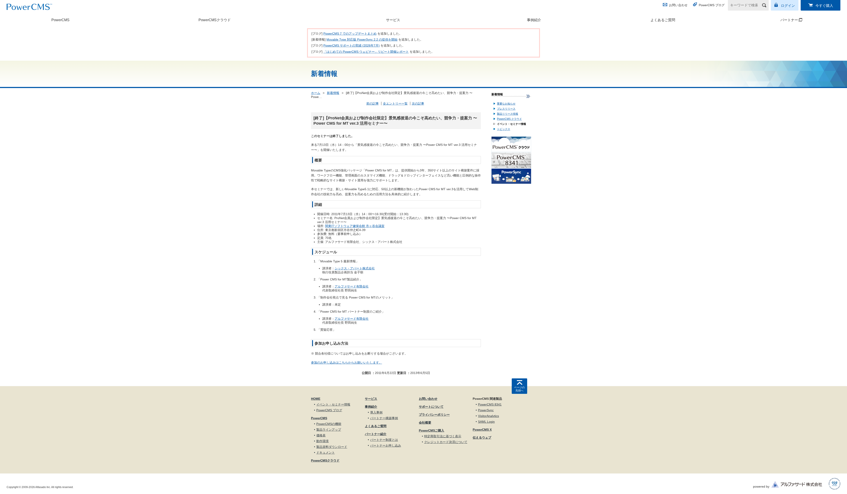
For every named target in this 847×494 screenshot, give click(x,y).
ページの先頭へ (519, 389)
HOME (315, 398)
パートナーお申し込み (385, 445)
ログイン (788, 6)
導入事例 (376, 412)
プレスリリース (506, 108)
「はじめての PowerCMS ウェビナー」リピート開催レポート (366, 51)
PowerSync (486, 410)
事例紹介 (534, 20)
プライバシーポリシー (434, 414)
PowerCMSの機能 (328, 424)
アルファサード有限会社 (352, 286)
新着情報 (333, 93)
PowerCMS (60, 20)
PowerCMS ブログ (712, 5)
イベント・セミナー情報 (511, 124)
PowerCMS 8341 (490, 404)
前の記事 (372, 103)
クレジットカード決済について (445, 442)
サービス (393, 20)
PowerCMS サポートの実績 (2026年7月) (351, 45)
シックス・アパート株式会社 (355, 268)
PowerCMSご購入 (431, 430)
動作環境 (322, 441)
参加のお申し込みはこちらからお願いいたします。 (346, 362)
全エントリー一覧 (395, 103)
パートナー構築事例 (384, 418)
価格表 (321, 435)
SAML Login (486, 421)
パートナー (766, 20)
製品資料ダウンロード (331, 447)
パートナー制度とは (384, 439)
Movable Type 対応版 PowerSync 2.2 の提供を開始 (361, 39)
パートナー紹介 (375, 434)
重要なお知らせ (506, 103)
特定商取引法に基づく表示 (442, 436)
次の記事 (418, 103)
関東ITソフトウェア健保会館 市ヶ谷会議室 (354, 226)
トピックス (503, 129)
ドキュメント (325, 452)
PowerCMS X (482, 429)
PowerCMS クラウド (509, 118)
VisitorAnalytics (488, 416)
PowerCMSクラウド (215, 20)
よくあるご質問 (662, 20)
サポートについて (431, 406)
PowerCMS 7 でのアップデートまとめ (350, 33)
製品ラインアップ (328, 429)
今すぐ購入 (824, 6)
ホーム (315, 93)
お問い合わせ (678, 5)
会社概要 (425, 422)
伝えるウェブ (482, 437)
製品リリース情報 (507, 113)
